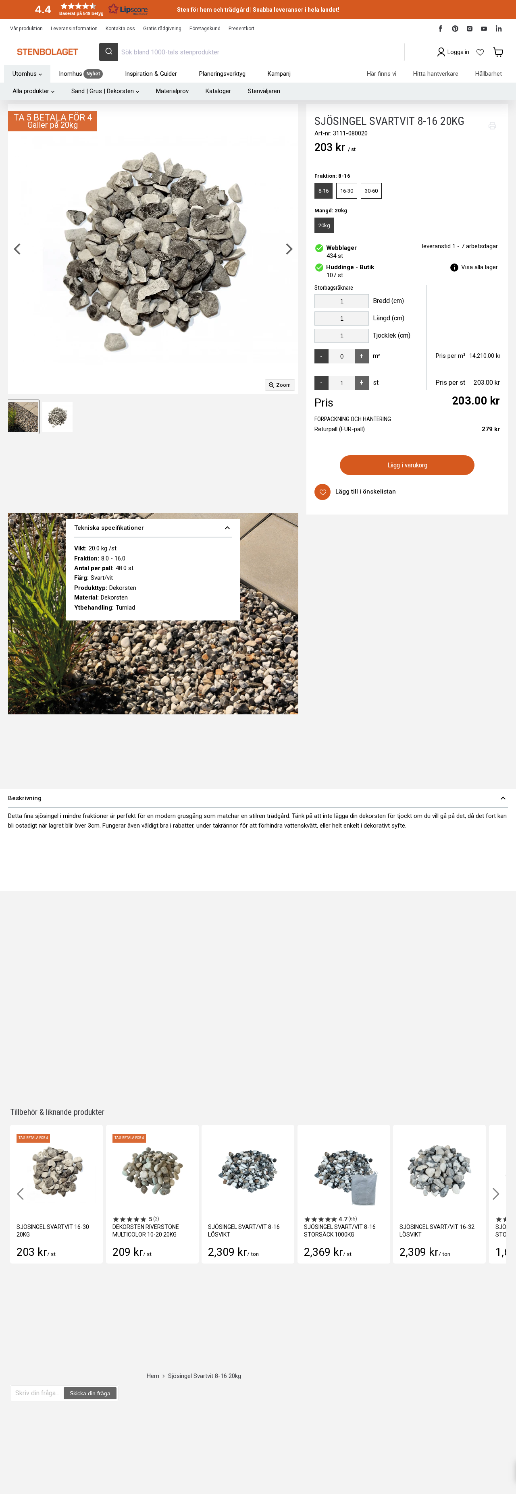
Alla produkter (30, 91)
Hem (153, 1376)
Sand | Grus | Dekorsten (102, 91)
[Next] (288, 249)
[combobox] (251, 52)
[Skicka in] (108, 52)
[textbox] (37, 1393)
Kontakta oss (120, 28)
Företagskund (205, 28)
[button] (88, 9)
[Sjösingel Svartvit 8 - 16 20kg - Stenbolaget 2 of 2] (23, 417)
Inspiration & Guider (151, 73)
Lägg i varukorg (407, 465)
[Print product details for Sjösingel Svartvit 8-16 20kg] (492, 125)
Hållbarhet (488, 73)
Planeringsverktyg (222, 73)
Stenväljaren (264, 91)
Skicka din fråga (90, 1393)
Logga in (458, 52)
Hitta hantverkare (435, 73)
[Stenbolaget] (47, 52)
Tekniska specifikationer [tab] (153, 528)
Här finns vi (381, 73)
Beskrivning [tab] (258, 798)
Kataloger (218, 91)
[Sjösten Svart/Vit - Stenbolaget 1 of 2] (57, 417)
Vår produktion (26, 28)
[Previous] (18, 249)
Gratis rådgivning (162, 28)
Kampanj (279, 73)
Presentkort (241, 28)
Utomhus (24, 73)
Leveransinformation (74, 28)
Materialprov (172, 91)
